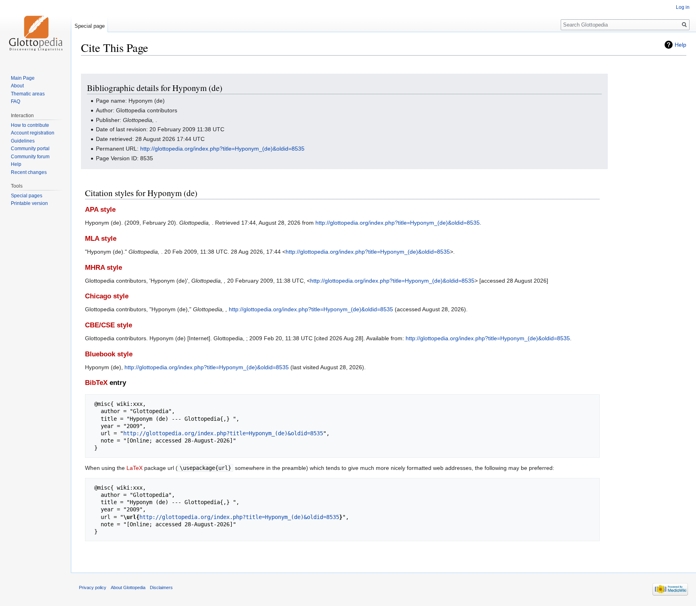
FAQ (15, 101)
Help (680, 44)
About (17, 86)
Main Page (23, 78)
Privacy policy (92, 587)
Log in (683, 7)
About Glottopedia (128, 587)
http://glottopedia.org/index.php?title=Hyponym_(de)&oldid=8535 (222, 148)
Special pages (26, 196)
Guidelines (23, 141)
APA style (100, 209)
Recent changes (29, 172)
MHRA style (103, 267)
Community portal (30, 148)
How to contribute (30, 125)
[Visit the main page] (35, 32)
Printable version (29, 203)
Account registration (32, 133)
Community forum (30, 156)
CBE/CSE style (108, 325)
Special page (90, 26)
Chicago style (106, 296)
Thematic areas (28, 94)
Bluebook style (109, 354)
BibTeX (96, 383)
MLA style (100, 238)
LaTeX (134, 468)
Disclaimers (161, 587)
